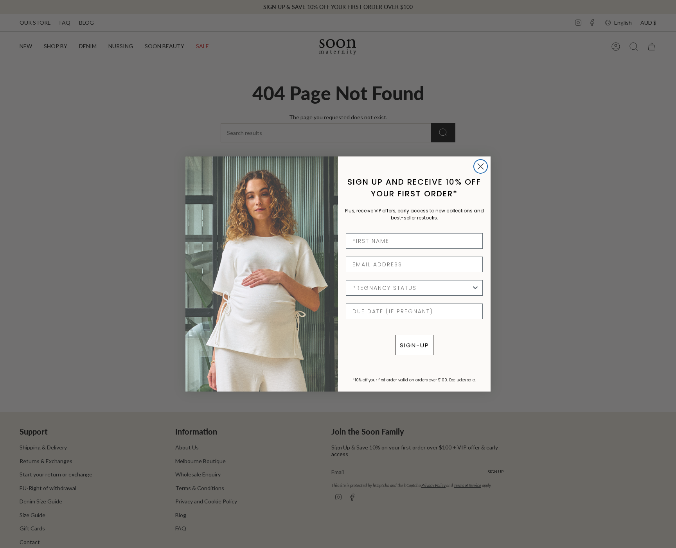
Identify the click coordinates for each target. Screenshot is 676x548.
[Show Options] (475, 287)
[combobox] (411, 287)
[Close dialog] (480, 166)
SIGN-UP (414, 345)
